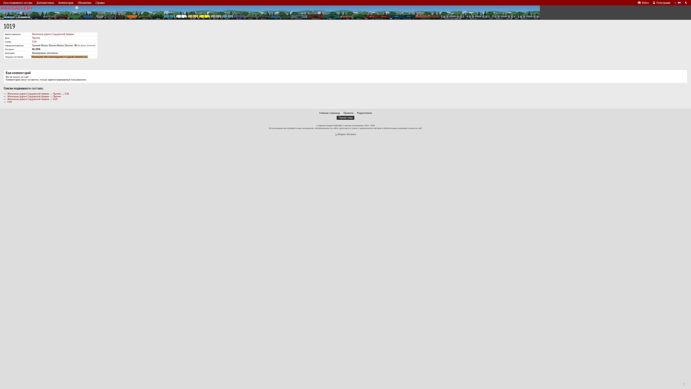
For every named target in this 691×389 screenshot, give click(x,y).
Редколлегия (364, 113)
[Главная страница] (345, 12)
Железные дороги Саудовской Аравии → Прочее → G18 (38, 93)
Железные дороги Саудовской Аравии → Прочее (34, 96)
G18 (34, 41)
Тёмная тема (345, 117)
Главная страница (329, 113)
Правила (348, 113)
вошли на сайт (21, 77)
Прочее (36, 38)
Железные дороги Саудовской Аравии (53, 34)
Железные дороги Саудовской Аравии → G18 (32, 99)
